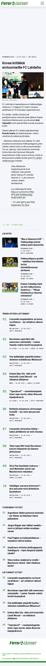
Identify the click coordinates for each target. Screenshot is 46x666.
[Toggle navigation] (42, 3)
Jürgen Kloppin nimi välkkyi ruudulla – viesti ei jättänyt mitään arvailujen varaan (25, 528)
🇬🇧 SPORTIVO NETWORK (20, 658)
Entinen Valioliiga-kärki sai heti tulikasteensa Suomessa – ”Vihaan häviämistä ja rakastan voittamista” (31, 290)
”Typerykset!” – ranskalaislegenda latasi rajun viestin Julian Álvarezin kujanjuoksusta (25, 394)
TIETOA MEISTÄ (7, 658)
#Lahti (14, 197)
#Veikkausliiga (26, 195)
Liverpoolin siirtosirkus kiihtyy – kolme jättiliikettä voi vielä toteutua (26, 430)
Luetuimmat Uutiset (12, 572)
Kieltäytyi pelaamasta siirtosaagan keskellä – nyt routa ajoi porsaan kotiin (25, 412)
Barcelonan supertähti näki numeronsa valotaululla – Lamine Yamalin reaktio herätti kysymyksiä (25, 342)
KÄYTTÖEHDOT (34, 658)
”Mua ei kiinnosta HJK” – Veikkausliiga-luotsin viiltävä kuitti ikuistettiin (32, 242)
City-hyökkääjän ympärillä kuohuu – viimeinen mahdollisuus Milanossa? (25, 358)
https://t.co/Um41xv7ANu (22, 192)
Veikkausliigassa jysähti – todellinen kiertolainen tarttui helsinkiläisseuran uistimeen (32, 264)
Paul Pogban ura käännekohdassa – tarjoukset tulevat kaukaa (24, 539)
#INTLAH (21, 197)
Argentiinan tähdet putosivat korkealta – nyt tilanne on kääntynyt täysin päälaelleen (26, 516)
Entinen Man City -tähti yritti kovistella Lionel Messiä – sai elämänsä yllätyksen (23, 376)
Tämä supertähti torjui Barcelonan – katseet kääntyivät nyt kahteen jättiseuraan (26, 449)
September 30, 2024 (20, 205)
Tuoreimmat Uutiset (12, 507)
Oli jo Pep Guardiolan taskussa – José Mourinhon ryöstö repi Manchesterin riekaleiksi (24, 468)
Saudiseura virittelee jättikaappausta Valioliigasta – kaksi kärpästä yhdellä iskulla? (25, 550)
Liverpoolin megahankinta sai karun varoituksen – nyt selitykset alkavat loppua (26, 322)
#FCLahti (15, 195)
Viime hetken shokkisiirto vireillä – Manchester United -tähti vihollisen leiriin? (24, 563)
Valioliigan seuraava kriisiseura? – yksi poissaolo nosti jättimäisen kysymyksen (25, 488)
